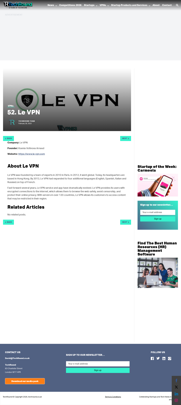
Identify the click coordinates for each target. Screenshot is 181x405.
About (156, 5)
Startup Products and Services (129, 5)
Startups (89, 5)
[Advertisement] (84, 37)
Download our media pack (24, 381)
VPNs (103, 5)
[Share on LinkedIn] (176, 394)
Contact (167, 5)
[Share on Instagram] (176, 400)
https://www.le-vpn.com (31, 154)
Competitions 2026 (70, 5)
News (51, 5)
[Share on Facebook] (176, 380)
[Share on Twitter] (176, 387)
